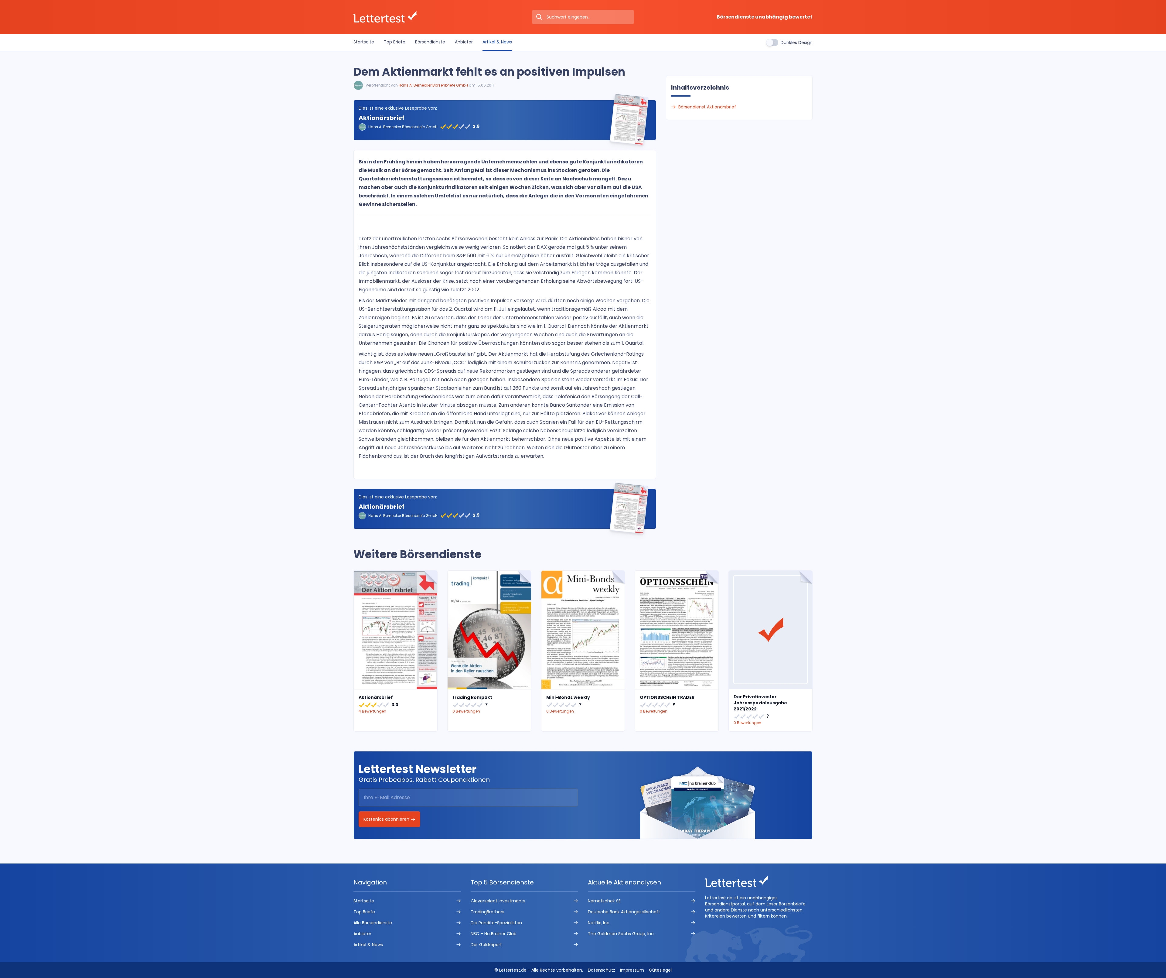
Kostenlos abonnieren (387, 819)
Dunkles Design (797, 42)
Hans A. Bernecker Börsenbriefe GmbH (433, 85)
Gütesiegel (660, 970)
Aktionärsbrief (381, 118)
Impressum (632, 970)
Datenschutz (601, 970)
